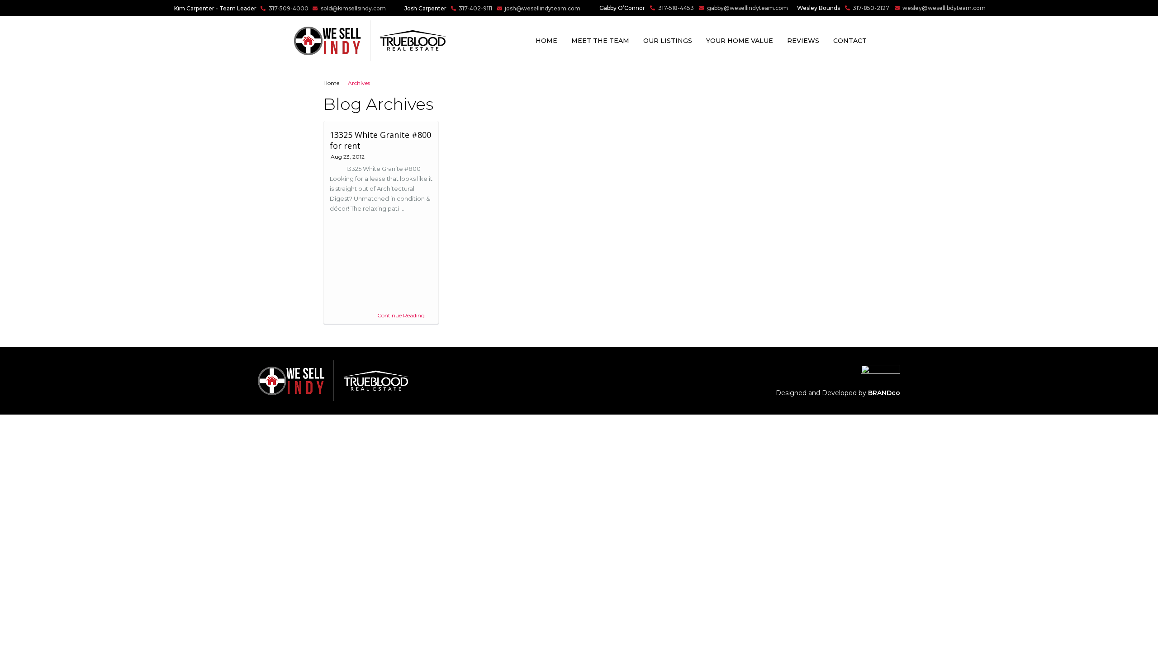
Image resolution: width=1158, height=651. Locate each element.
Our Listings (667, 41)
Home (546, 41)
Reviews (803, 41)
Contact (850, 41)
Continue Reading (401, 315)
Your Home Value (739, 41)
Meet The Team (600, 41)
